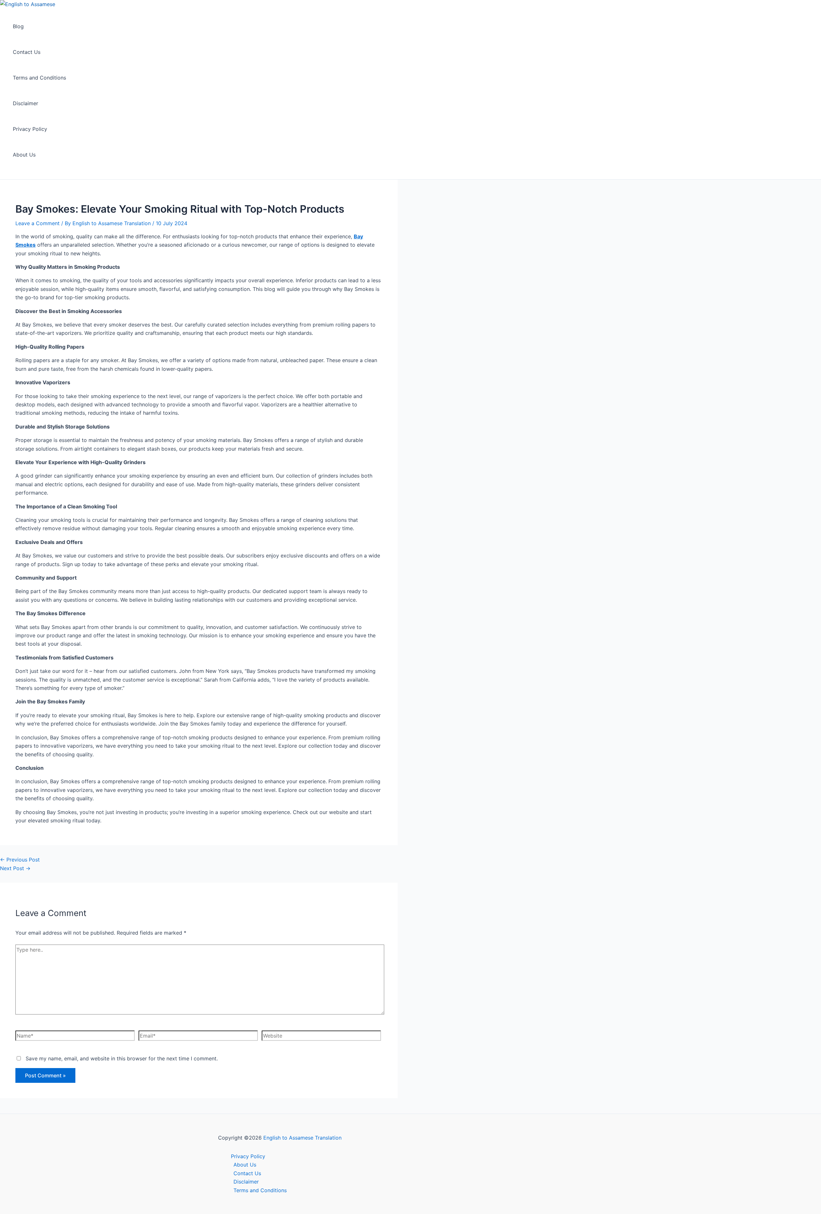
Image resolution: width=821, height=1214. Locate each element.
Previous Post (20, 859)
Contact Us (26, 52)
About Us (24, 154)
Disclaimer (25, 103)
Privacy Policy (30, 129)
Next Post (15, 868)
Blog (18, 26)
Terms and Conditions (39, 77)
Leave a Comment (37, 223)
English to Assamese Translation (302, 1137)
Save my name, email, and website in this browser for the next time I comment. (122, 1058)
